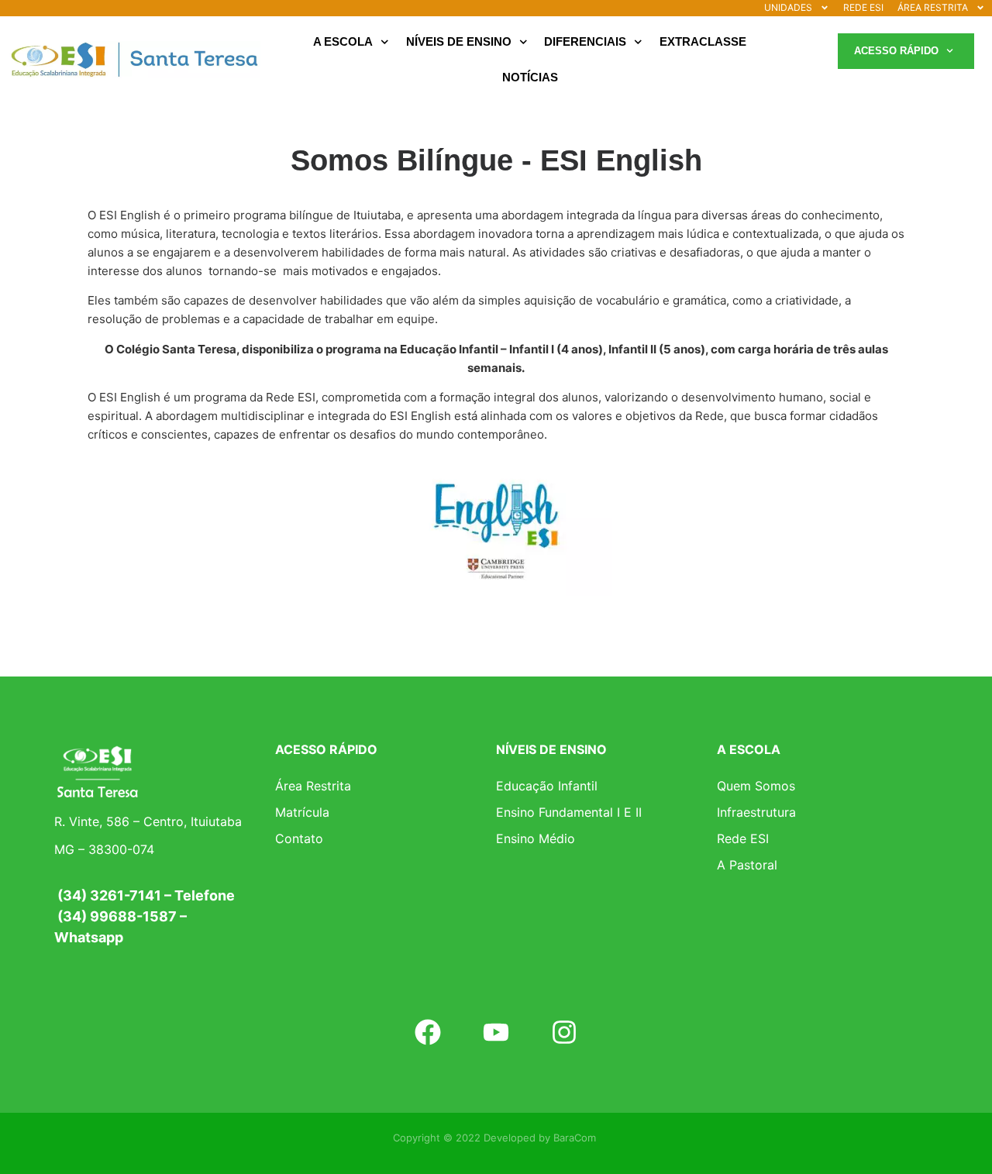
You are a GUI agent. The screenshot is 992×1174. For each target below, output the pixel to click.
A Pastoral (747, 865)
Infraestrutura (756, 812)
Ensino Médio (535, 838)
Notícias (530, 77)
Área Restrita (313, 786)
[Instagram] (564, 1032)
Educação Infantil (547, 786)
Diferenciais (585, 41)
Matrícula (302, 812)
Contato (299, 838)
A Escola (343, 41)
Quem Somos (756, 786)
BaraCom (574, 1137)
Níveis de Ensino (459, 41)
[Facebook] (427, 1032)
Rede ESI (743, 838)
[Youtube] (496, 1032)
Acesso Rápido (896, 51)
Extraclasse (703, 41)
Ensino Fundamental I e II (569, 812)
